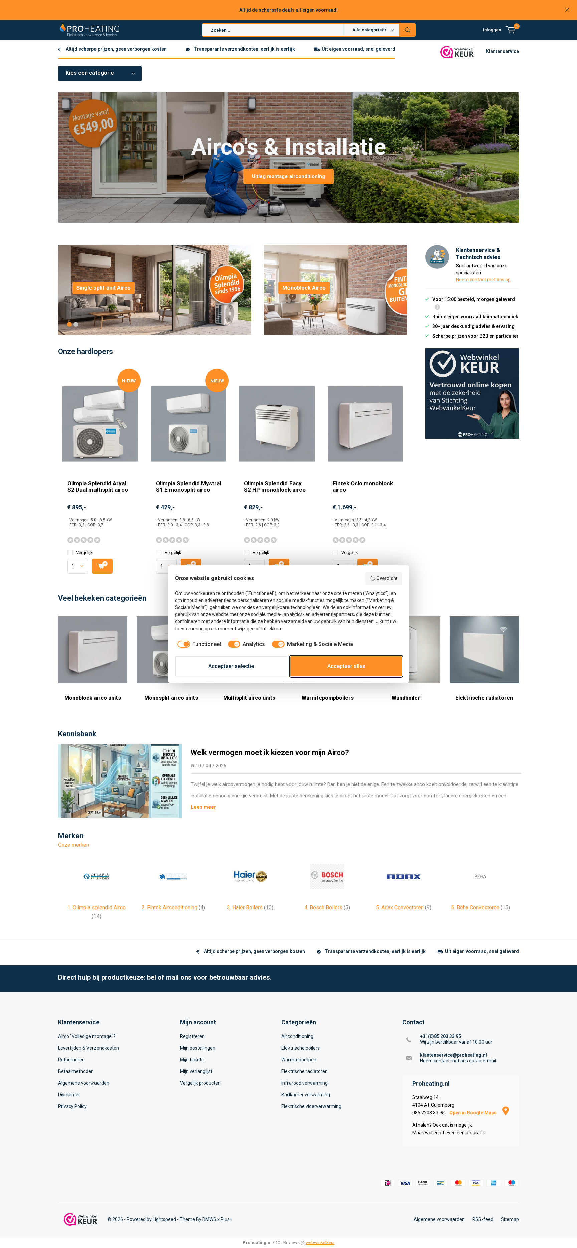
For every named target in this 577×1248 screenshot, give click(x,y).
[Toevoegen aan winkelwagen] (102, 566)
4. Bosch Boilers (327, 907)
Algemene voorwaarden (83, 1083)
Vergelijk (84, 552)
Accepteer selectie (231, 666)
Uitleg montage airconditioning (288, 176)
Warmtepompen (298, 1059)
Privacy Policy (72, 1106)
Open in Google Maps (473, 1112)
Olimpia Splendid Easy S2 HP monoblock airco (275, 486)
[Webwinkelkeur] (457, 51)
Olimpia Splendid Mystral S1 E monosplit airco (188, 486)
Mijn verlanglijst (196, 1071)
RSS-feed (482, 1219)
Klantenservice (502, 51)
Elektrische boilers (300, 1048)
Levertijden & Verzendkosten (88, 1048)
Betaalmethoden (76, 1071)
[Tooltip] (437, 308)
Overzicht (386, 578)
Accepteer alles (346, 666)
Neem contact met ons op (483, 279)
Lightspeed (164, 1219)
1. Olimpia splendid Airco (96, 911)
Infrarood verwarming (304, 1083)
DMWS (209, 1219)
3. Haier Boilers (250, 907)
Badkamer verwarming (305, 1094)
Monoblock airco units (92, 698)
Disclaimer (69, 1094)
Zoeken (408, 30)
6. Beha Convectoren (480, 907)
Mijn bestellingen (197, 1048)
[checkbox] (198, 644)
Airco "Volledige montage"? (87, 1036)
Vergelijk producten (200, 1083)
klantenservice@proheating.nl (453, 1055)
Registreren (192, 1036)
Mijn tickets (192, 1059)
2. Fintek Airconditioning (173, 907)
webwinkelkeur (320, 1242)
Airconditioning (297, 1036)
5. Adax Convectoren (403, 907)
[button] (69, 324)
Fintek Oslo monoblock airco (363, 486)
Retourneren (71, 1059)
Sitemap (510, 1219)
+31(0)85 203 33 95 (440, 1036)
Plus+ (226, 1219)
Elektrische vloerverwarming (311, 1106)
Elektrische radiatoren (484, 698)
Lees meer (203, 807)
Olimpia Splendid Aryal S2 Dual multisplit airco (97, 486)
